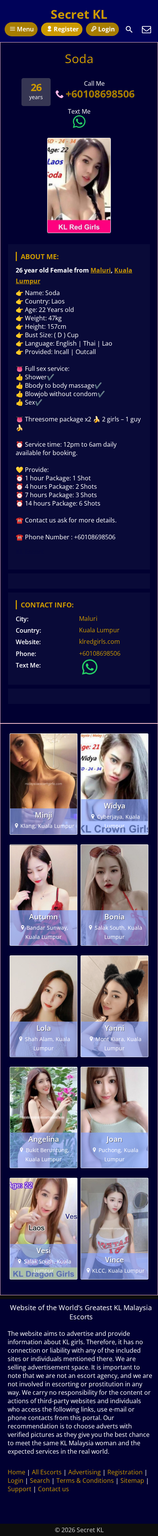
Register (66, 29)
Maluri (101, 270)
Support (19, 1489)
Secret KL (79, 14)
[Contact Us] (146, 29)
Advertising (84, 1472)
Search (40, 1480)
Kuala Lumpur (99, 630)
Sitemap (132, 1480)
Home (16, 1472)
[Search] (129, 29)
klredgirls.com (99, 641)
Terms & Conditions (85, 1480)
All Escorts (47, 1472)
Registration (125, 1472)
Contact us (53, 1489)
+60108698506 (100, 94)
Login (106, 29)
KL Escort (30, 551)
